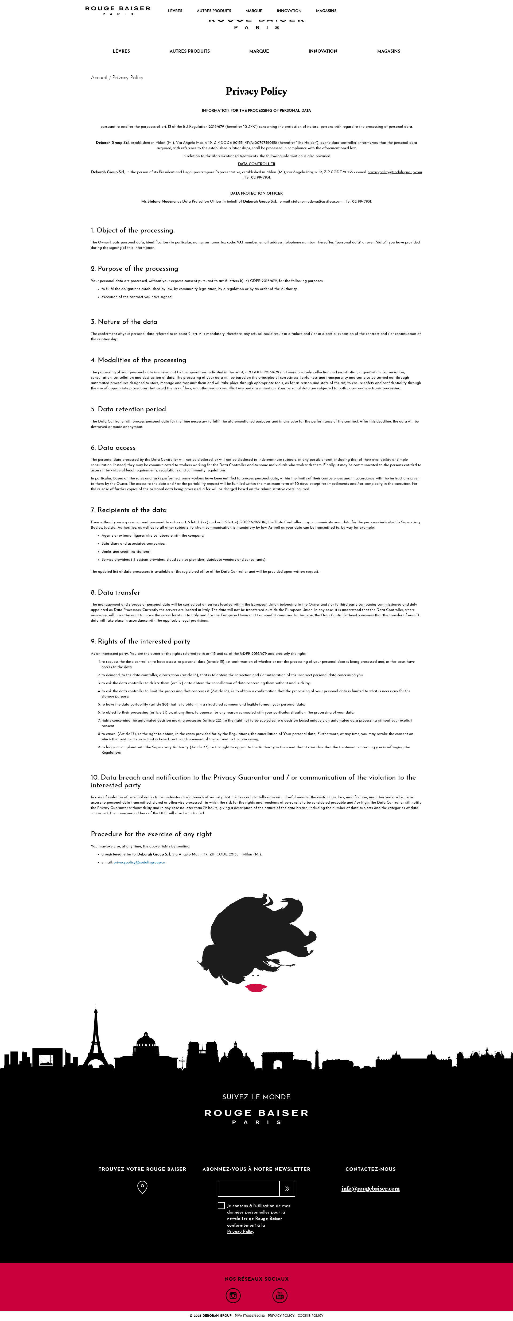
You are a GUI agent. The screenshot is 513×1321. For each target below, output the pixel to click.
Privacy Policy (240, 1232)
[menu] (252, 11)
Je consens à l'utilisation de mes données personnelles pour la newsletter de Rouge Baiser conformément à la (258, 1219)
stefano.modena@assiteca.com (317, 202)
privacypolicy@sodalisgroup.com (394, 172)
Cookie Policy (310, 1316)
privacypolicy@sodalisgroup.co (139, 863)
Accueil (99, 77)
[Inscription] (287, 1189)
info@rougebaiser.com (370, 1188)
